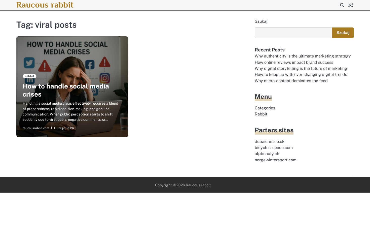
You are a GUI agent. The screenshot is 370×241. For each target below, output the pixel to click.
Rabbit (261, 114)
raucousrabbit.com (36, 128)
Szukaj (261, 21)
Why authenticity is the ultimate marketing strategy (303, 56)
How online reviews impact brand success (294, 62)
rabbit (29, 76)
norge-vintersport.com (276, 160)
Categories (265, 108)
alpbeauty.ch (267, 153)
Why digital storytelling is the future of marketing (301, 68)
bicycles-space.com (274, 147)
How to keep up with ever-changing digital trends (301, 74)
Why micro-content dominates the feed (291, 80)
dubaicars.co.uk (269, 141)
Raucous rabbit (44, 4)
